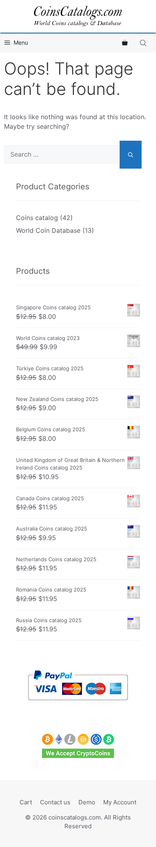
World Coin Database (48, 230)
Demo (86, 802)
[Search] (131, 155)
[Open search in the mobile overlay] (144, 43)
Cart (26, 802)
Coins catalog (37, 218)
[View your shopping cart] (125, 43)
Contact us (55, 802)
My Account (119, 802)
